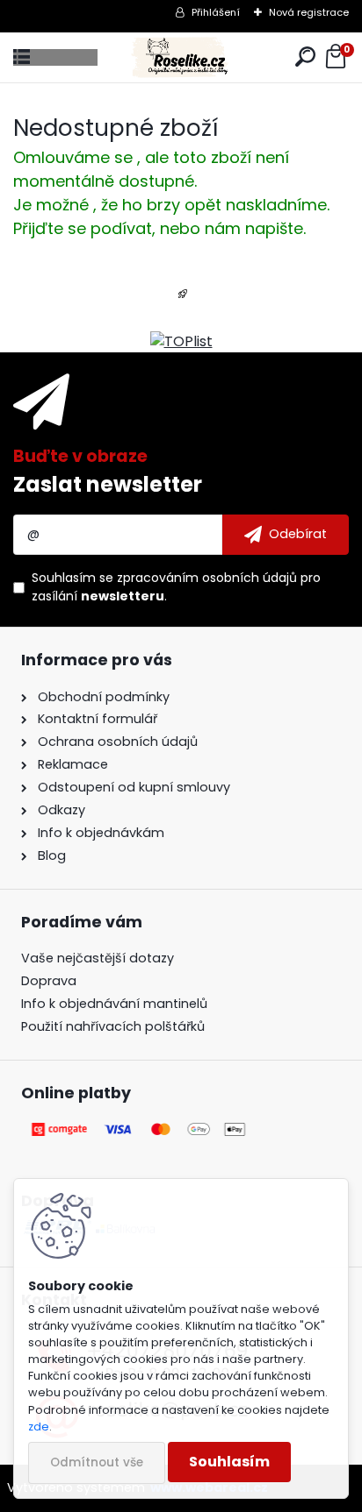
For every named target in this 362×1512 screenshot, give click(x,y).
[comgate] (139, 1129)
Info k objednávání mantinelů (114, 1003)
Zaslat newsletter (107, 484)
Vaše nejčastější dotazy (97, 958)
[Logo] (181, 57)
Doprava (48, 981)
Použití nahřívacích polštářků (113, 1026)
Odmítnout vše (96, 1462)
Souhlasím (229, 1462)
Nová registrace (309, 12)
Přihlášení (216, 12)
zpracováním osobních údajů (207, 577)
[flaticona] (182, 299)
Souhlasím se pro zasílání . (176, 587)
